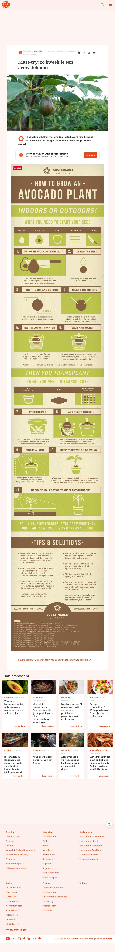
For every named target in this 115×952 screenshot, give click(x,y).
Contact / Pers (13, 836)
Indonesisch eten (14, 905)
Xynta (109, 938)
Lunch (45, 845)
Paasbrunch (48, 910)
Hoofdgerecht (49, 859)
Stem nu (90, 155)
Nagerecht (47, 868)
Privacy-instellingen (16, 929)
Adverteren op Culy (15, 863)
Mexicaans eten (13, 887)
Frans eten (11, 919)
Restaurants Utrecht (89, 841)
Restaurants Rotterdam (91, 845)
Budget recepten (50, 872)
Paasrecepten (49, 905)
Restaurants (86, 832)
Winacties (10, 859)
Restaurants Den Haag (90, 850)
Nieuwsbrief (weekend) (17, 854)
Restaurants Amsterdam (92, 836)
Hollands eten (12, 924)
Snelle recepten (50, 877)
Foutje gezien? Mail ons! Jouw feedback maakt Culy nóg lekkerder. (54, 660)
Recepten (47, 832)
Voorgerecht (48, 854)
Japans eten (12, 914)
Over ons (10, 841)
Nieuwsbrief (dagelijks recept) (20, 850)
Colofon (9, 845)
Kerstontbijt (48, 901)
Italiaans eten (12, 901)
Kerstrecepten (49, 836)
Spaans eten (12, 910)
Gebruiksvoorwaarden (16, 868)
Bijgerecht (47, 863)
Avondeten (47, 850)
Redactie (27, 51)
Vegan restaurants (89, 859)
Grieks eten (11, 892)
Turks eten (11, 896)
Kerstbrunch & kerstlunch (54, 896)
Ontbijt (45, 841)
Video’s (83, 883)
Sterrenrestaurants (89, 854)
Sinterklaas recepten (52, 887)
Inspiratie (38, 51)
